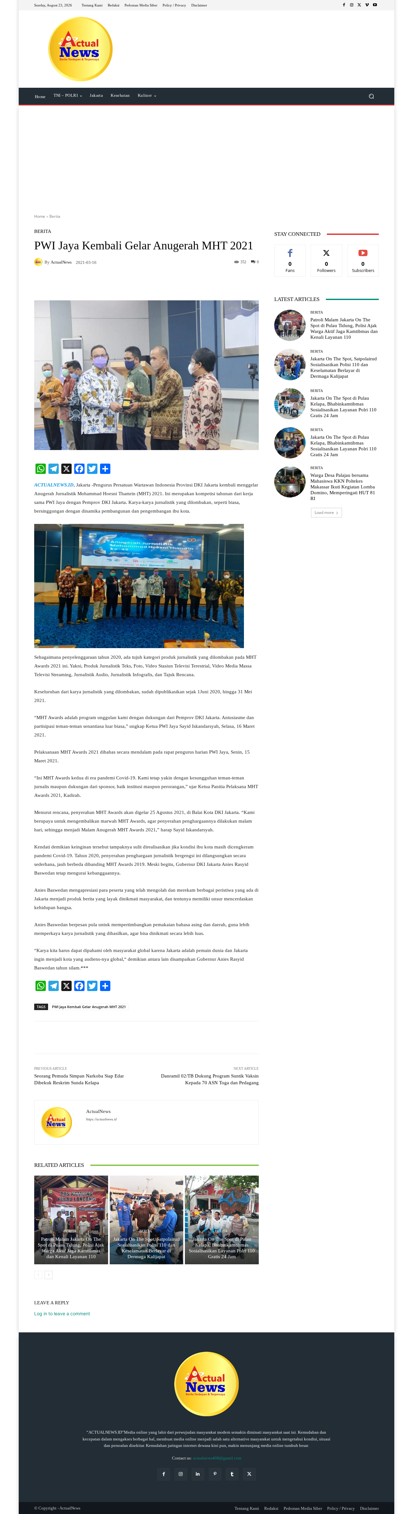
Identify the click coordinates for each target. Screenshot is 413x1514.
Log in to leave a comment (62, 1313)
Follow (326, 249)
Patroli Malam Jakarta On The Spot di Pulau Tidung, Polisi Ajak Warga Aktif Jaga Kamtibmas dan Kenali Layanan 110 (71, 1248)
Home (39, 216)
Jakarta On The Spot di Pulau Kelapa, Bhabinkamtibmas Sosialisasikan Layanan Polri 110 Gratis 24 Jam (222, 1248)
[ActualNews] (39, 262)
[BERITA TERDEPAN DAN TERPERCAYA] (80, 49)
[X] (359, 5)
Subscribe (363, 249)
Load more (324, 512)
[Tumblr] (232, 1474)
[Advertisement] (206, 157)
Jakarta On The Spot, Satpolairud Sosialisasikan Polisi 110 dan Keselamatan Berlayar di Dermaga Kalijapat (146, 1248)
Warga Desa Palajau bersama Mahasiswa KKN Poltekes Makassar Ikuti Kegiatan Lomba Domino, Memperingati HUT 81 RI (342, 487)
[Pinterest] (215, 1474)
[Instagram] (352, 5)
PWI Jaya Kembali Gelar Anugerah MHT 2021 (89, 1006)
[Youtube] (375, 5)
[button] (371, 96)
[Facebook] (344, 5)
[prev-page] (38, 1275)
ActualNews (61, 262)
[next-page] (49, 1275)
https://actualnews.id (101, 1119)
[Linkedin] (198, 1474)
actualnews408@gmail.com (217, 1458)
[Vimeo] (367, 5)
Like (290, 249)
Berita (54, 216)
